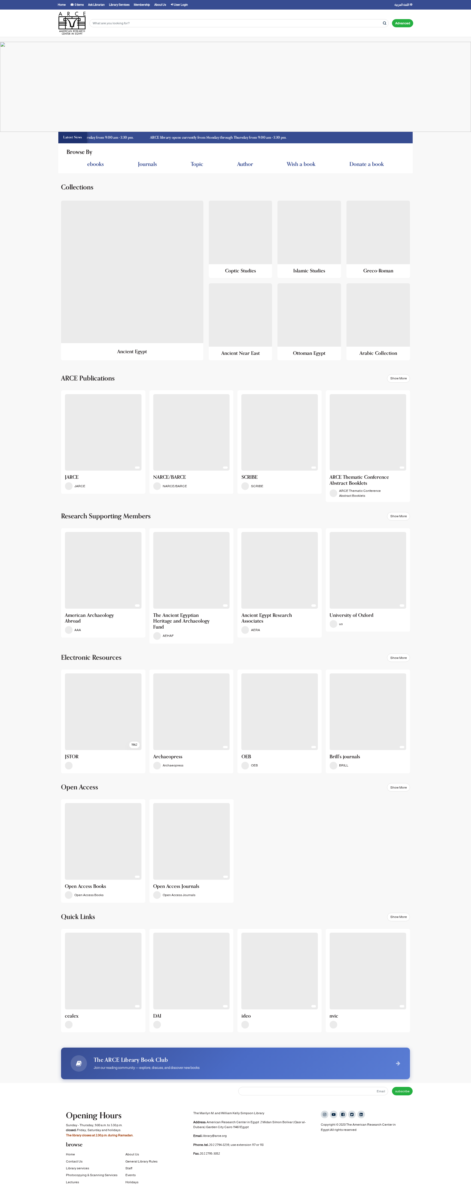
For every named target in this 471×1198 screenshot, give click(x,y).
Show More (398, 378)
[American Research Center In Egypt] (72, 23)
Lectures (72, 1182)
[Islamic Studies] (309, 239)
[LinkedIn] (361, 1114)
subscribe (402, 1091)
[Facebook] (343, 1114)
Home (70, 1154)
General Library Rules (141, 1161)
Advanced (402, 23)
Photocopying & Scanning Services (91, 1175)
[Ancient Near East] (240, 321)
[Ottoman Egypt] (309, 321)
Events (130, 1175)
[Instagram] (324, 1114)
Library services (77, 1168)
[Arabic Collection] (378, 321)
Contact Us (74, 1161)
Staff (128, 1168)
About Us (132, 1154)
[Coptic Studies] (240, 239)
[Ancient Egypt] (132, 280)
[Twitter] (352, 1114)
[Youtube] (333, 1114)
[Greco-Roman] (378, 239)
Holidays (131, 1182)
